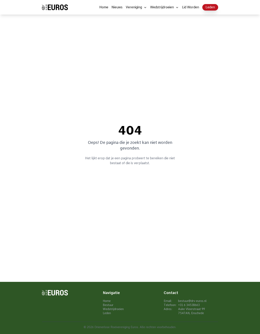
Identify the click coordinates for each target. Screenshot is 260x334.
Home (103, 7)
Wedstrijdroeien (162, 7)
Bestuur (108, 305)
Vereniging (134, 7)
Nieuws (117, 7)
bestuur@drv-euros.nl (192, 301)
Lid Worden (190, 7)
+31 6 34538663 (189, 305)
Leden (210, 7)
